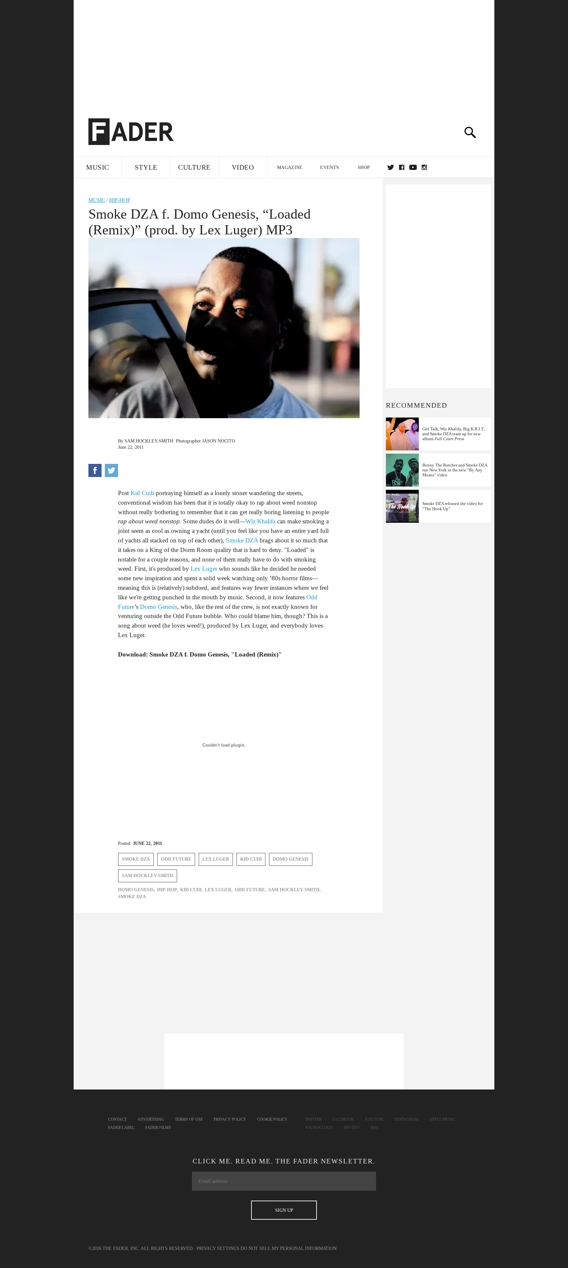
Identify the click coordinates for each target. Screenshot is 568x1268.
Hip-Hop (119, 200)
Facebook (343, 1119)
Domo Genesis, (136, 889)
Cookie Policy (272, 1119)
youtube (413, 167)
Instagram (406, 1119)
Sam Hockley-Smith (149, 441)
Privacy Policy (230, 1119)
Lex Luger (204, 568)
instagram (424, 167)
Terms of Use (189, 1119)
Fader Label (121, 1127)
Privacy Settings (218, 1248)
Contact (117, 1119)
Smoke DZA (242, 540)
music (96, 200)
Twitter (390, 167)
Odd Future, (250, 889)
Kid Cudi (142, 493)
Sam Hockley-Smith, (294, 889)
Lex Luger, (219, 889)
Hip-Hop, (167, 889)
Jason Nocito (218, 441)
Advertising (150, 1119)
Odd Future (176, 859)
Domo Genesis (158, 606)
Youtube (374, 1119)
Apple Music (442, 1119)
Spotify (352, 1127)
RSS (374, 1127)
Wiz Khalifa (260, 521)
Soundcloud (319, 1127)
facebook (401, 167)
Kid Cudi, (191, 889)
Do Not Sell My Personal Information (289, 1248)
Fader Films (158, 1127)
